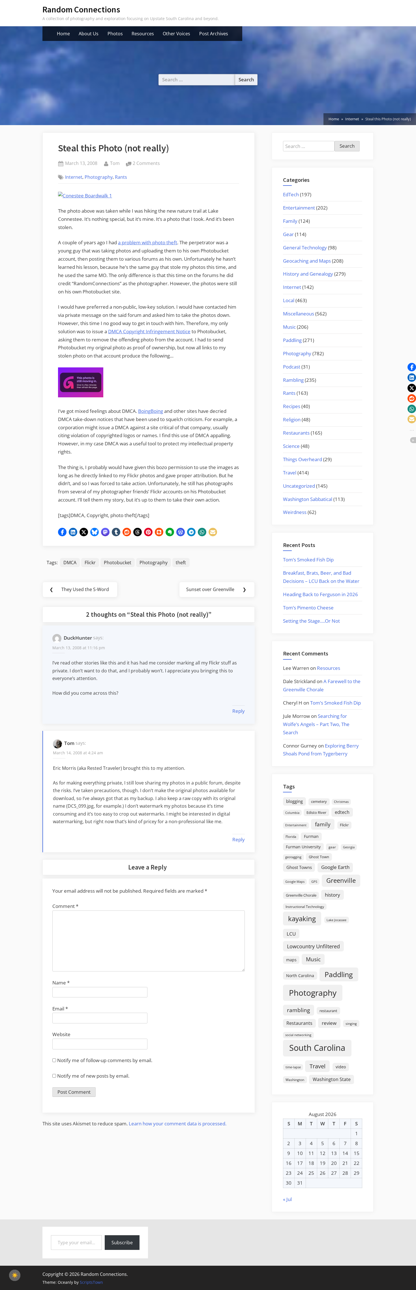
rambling (298, 1010)
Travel (289, 472)
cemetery (319, 801)
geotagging (293, 857)
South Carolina (317, 1047)
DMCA (69, 562)
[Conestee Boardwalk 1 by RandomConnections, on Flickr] (85, 195)
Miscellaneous (298, 313)
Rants (121, 177)
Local (288, 300)
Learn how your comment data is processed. (177, 1123)
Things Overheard (302, 459)
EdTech (291, 194)
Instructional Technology (305, 906)
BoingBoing (150, 411)
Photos (115, 33)
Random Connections (81, 9)
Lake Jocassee (336, 920)
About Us (88, 33)
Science (291, 446)
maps (291, 959)
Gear (288, 234)
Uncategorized (299, 486)
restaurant (328, 1010)
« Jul (287, 1199)
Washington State (332, 1079)
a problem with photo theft (147, 242)
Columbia (292, 813)
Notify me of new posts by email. (93, 1076)
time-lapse (293, 1067)
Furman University (303, 846)
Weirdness (294, 512)
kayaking (302, 918)
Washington (295, 1079)
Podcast (291, 366)
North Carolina (300, 975)
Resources (143, 33)
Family (290, 221)
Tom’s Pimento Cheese (308, 607)
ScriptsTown (91, 1282)
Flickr (90, 562)
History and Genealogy (308, 274)
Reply (238, 711)
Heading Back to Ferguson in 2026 (320, 594)
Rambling (293, 380)
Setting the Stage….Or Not (311, 621)
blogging (294, 801)
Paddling (292, 340)
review (329, 1022)
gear (332, 847)
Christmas (341, 802)
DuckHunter (78, 638)
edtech (342, 812)
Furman (311, 836)
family (323, 824)
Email (60, 1008)
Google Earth (335, 867)
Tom (115, 163)
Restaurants (296, 433)
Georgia (349, 847)
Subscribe (122, 1242)
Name (61, 982)
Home (63, 33)
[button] (62, 532)
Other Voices (176, 33)
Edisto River (316, 812)
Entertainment (299, 207)
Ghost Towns (299, 867)
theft (181, 562)
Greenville (341, 880)
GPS (314, 881)
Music (289, 327)
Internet (73, 177)
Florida (291, 836)
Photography (99, 177)
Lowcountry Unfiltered (313, 946)
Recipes (291, 406)
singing (351, 1023)
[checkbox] (14, 1275)
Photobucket (117, 562)
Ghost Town (319, 856)
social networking (298, 1035)
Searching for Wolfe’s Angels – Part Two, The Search (316, 724)
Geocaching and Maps (307, 261)
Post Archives (213, 33)
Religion (292, 419)
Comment (65, 906)
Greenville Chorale (301, 895)
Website (61, 1034)
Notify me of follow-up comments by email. (104, 1060)
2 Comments (146, 163)
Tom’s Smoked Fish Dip (308, 559)
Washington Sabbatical (307, 499)
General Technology (305, 247)
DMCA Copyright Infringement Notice (149, 331)
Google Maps (295, 882)
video (341, 1066)
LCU (291, 934)
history (332, 894)
